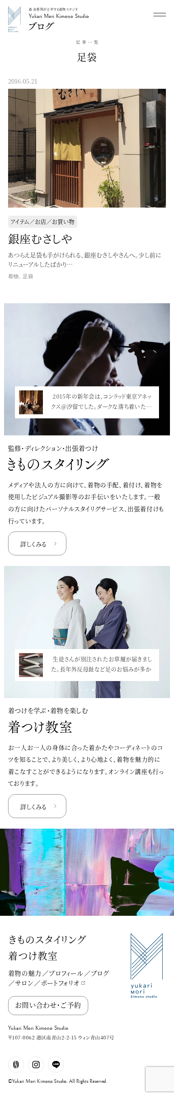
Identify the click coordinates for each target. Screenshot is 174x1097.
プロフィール (66, 973)
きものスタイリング (47, 939)
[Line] (56, 1064)
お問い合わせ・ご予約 (48, 1005)
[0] (80, 427)
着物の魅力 (25, 973)
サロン (24, 983)
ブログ (100, 973)
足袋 (28, 276)
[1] (87, 427)
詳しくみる (33, 544)
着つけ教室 (33, 955)
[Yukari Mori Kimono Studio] (14, 8)
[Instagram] (36, 1064)
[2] (93, 427)
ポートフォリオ (60, 983)
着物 (13, 276)
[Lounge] (16, 1064)
